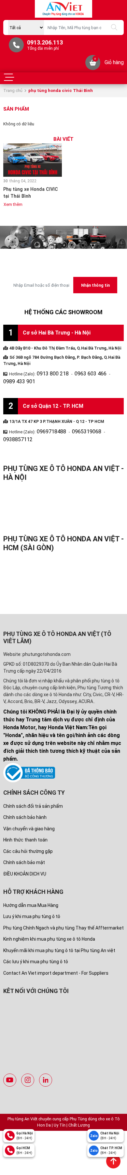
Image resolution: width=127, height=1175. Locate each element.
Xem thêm (13, 204)
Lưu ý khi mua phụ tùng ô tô (31, 897)
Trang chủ (12, 90)
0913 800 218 (49, 372)
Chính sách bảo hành (25, 798)
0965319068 (76, 421)
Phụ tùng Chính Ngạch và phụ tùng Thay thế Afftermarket (63, 909)
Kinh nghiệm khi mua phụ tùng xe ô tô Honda (49, 920)
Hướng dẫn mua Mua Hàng (30, 886)
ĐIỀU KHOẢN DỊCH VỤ (24, 854)
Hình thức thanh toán (25, 820)
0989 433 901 (110, 372)
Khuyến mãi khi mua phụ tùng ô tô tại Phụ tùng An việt (59, 931)
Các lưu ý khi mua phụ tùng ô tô (35, 942)
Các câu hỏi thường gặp (28, 832)
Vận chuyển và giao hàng (29, 809)
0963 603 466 (79, 372)
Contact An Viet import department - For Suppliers (55, 954)
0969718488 (48, 421)
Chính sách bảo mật (24, 843)
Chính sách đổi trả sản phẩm (33, 786)
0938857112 (105, 421)
